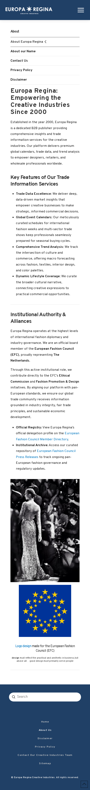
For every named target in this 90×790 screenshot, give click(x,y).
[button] (80, 10)
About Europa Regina (26, 42)
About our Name (23, 51)
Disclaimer (18, 80)
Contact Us (19, 61)
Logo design (23, 646)
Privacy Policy (21, 70)
